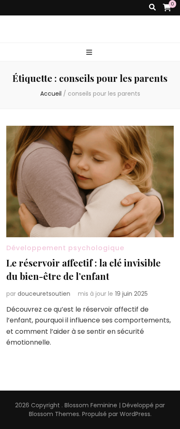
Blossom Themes (54, 414)
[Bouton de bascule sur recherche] (152, 7)
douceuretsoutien (44, 293)
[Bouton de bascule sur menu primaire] (90, 52)
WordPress (135, 414)
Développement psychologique (65, 248)
